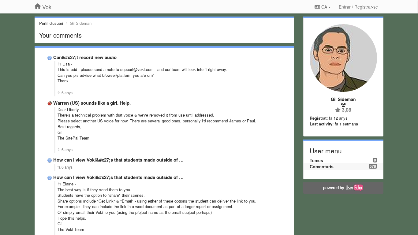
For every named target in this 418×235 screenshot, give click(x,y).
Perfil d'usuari (51, 23)
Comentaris (322, 166)
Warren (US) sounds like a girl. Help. (92, 102)
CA (324, 7)
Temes (316, 160)
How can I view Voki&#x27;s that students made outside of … (118, 159)
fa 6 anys (65, 92)
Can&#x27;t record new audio (85, 57)
